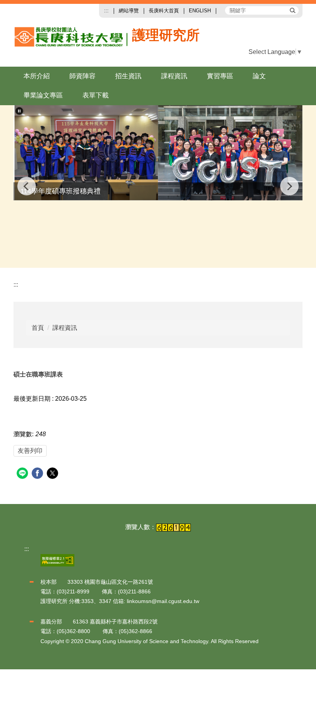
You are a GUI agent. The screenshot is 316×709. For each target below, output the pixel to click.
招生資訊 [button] (128, 76)
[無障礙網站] (57, 559)
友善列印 (30, 450)
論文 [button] (259, 76)
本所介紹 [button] (37, 76)
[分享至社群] (23, 474)
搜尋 (292, 10)
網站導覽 (129, 10)
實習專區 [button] (220, 76)
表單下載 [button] (95, 95)
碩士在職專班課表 (38, 374)
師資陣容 (82, 76)
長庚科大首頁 (164, 10)
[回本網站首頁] (95, 42)
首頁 (38, 327)
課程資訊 (64, 327)
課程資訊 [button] (174, 76)
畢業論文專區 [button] (43, 95)
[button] (276, 52)
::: (106, 10)
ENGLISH (200, 10)
